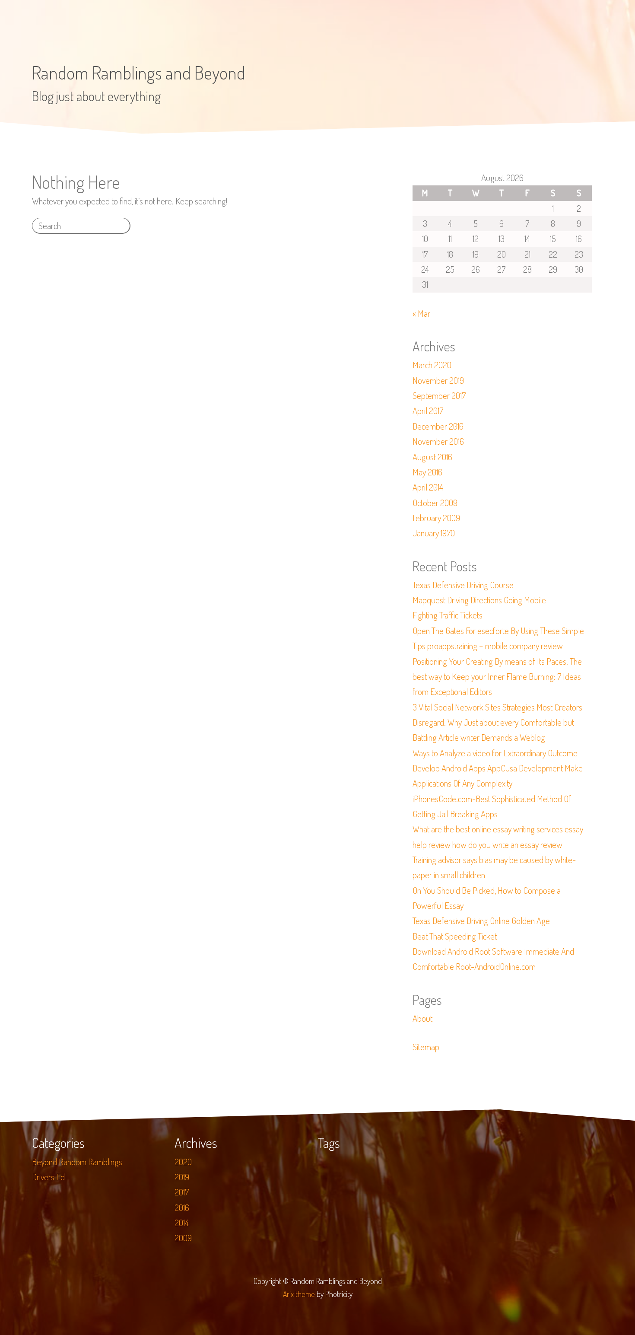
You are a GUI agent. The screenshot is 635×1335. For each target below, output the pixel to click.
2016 (182, 1207)
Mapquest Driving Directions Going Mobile (479, 599)
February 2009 (436, 517)
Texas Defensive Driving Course (463, 584)
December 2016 (438, 426)
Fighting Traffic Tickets (448, 615)
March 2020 (432, 364)
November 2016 (438, 441)
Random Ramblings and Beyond (138, 72)
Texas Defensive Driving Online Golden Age (481, 920)
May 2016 (427, 472)
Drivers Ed (48, 1176)
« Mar (421, 313)
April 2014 (428, 487)
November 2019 (438, 380)
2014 (182, 1222)
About (422, 1018)
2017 (182, 1192)
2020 (183, 1161)
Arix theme (299, 1294)
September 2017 (439, 395)
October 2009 (435, 502)
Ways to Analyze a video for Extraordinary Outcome (495, 752)
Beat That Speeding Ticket (455, 936)
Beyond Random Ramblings (77, 1161)
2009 (183, 1237)
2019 (182, 1176)
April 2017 (428, 410)
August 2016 (432, 456)
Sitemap (426, 1046)
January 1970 (434, 532)
